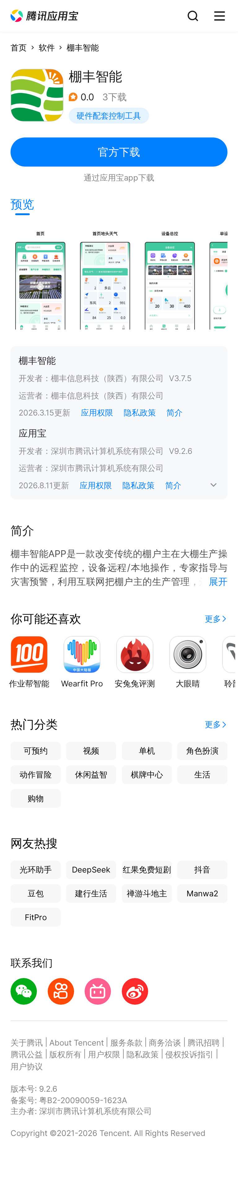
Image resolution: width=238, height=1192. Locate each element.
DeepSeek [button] (91, 869)
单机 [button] (147, 750)
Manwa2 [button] (202, 893)
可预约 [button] (36, 750)
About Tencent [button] (76, 1042)
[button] (44, 16)
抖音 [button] (202, 869)
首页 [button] (19, 47)
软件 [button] (47, 47)
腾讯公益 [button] (27, 1054)
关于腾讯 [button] (27, 1042)
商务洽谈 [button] (165, 1042)
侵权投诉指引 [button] (189, 1054)
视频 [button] (91, 750)
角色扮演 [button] (202, 750)
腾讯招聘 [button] (203, 1042)
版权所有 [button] (65, 1054)
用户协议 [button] (27, 1066)
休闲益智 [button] (91, 774)
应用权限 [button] (97, 412)
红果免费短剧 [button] (147, 869)
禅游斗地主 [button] (147, 893)
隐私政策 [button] (140, 412)
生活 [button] (202, 774)
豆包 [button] (36, 893)
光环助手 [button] (36, 869)
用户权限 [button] (104, 1054)
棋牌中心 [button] (147, 774)
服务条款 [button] (126, 1042)
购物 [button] (36, 798)
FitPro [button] (36, 917)
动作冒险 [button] (36, 774)
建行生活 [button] (91, 893)
